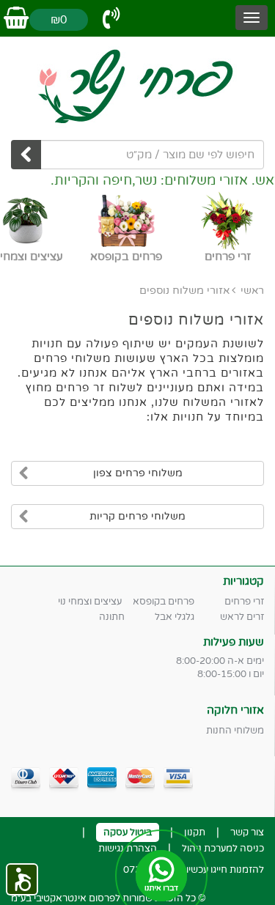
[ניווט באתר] (251, 17)
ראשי (252, 290)
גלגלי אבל (174, 617)
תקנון (194, 832)
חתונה (112, 617)
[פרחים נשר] (137, 86)
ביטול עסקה (127, 832)
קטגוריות (243, 581)
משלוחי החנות (235, 730)
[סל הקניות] (16, 18)
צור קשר (247, 832)
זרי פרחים (244, 601)
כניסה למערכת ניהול (223, 848)
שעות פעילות (233, 642)
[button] (22, 879)
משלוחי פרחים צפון (138, 473)
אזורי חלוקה (235, 710)
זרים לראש (242, 617)
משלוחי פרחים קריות (137, 516)
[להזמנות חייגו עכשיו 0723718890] (111, 18)
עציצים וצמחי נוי (90, 601)
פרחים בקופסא (163, 601)
